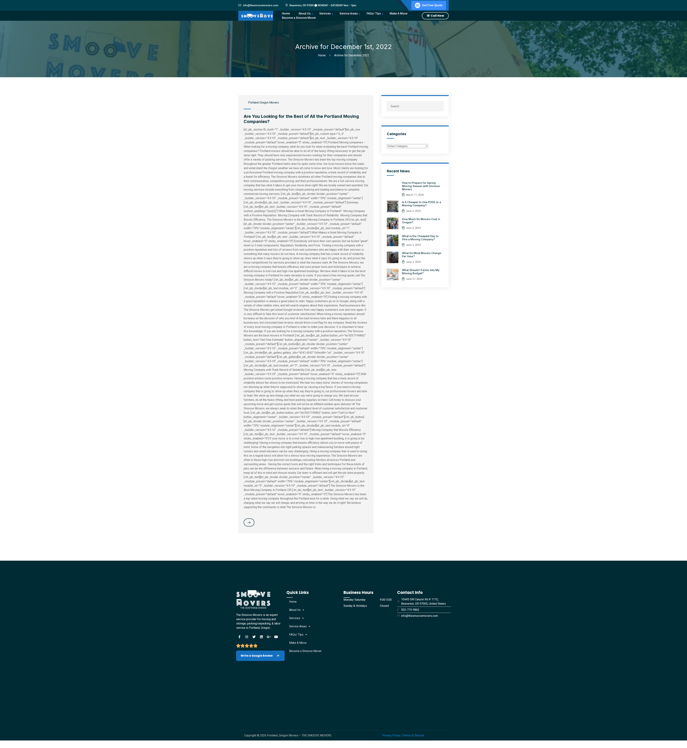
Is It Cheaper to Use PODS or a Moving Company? (421, 203)
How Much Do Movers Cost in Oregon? (421, 220)
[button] (315, 610)
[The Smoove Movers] (260, 15)
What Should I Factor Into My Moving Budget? (421, 271)
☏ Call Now (435, 16)
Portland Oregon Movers (263, 102)
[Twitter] (254, 637)
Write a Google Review (257, 656)
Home (322, 55)
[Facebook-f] (239, 637)
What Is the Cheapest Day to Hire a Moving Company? (420, 237)
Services (325, 13)
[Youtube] (276, 637)
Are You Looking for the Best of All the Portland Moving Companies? (301, 119)
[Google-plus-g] (268, 637)
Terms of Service (413, 735)
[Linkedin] (261, 637)
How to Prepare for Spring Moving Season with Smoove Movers (421, 186)
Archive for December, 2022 (351, 55)
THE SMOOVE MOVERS (316, 735)
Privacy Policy (391, 735)
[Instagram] (246, 637)
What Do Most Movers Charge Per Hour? (421, 254)
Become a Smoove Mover (305, 651)
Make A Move (398, 13)
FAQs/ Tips (374, 13)
